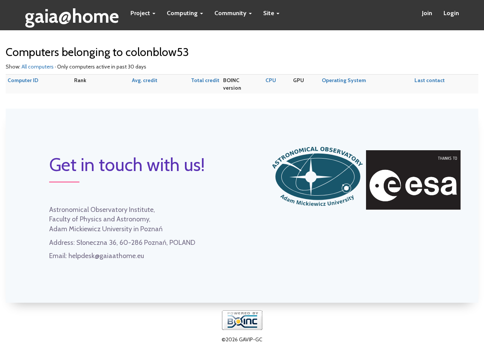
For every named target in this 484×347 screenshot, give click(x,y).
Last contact (429, 80)
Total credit (205, 80)
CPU (270, 80)
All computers (38, 66)
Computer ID (23, 80)
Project (141, 13)
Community (231, 13)
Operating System (344, 80)
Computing (183, 13)
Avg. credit (144, 80)
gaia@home (72, 14)
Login (451, 13)
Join (427, 13)
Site (269, 13)
